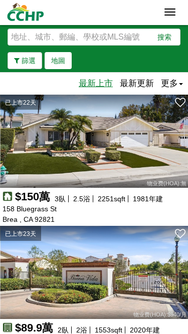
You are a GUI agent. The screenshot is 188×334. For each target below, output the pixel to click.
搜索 (164, 37)
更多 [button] (169, 83)
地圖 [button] (58, 61)
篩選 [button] (28, 61)
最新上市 (96, 83)
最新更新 (137, 83)
